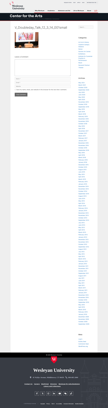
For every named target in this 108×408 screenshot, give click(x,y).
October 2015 (82, 167)
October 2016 (82, 148)
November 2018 (83, 121)
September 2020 (83, 90)
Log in (80, 339)
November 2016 (83, 145)
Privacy (48, 403)
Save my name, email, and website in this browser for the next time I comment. (41, 89)
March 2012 (82, 259)
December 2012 (83, 239)
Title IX (52, 403)
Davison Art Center (84, 51)
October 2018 (82, 123)
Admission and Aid (64, 10)
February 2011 (82, 290)
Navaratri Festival (83, 65)
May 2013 (81, 227)
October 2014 (82, 191)
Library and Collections (52, 386)
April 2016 (81, 155)
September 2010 (83, 302)
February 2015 (83, 181)
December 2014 (83, 186)
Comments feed (83, 344)
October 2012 (82, 244)
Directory (53, 384)
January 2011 (82, 292)
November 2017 (83, 131)
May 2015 (81, 174)
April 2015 (81, 177)
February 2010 (83, 312)
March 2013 (82, 232)
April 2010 (81, 307)
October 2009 (82, 321)
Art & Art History (83, 42)
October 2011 (82, 271)
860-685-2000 (73, 377)
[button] (95, 11)
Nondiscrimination (79, 403)
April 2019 (81, 111)
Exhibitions (81, 54)
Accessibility (59, 403)
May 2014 (81, 201)
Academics (51, 10)
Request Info (68, 2)
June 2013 (81, 225)
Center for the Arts (26, 16)
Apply (79, 2)
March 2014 (82, 206)
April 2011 (81, 285)
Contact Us (28, 384)
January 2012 (82, 263)
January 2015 (82, 184)
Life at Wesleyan (78, 10)
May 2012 (81, 254)
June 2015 (81, 172)
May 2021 (81, 82)
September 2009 (83, 324)
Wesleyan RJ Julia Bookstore (69, 384)
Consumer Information (68, 403)
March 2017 (82, 136)
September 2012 (83, 247)
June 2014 (81, 198)
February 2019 (83, 116)
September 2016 (83, 150)
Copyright (42, 403)
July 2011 (81, 278)
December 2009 (83, 317)
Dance (80, 49)
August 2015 (82, 169)
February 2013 (83, 234)
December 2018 (83, 119)
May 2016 (81, 152)
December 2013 (83, 213)
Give (83, 2)
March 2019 (82, 114)
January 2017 (82, 140)
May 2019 (81, 109)
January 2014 (82, 210)
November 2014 (83, 189)
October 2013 (82, 218)
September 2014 (83, 194)
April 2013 (81, 230)
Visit (74, 2)
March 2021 (82, 85)
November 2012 (83, 242)
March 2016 (82, 157)
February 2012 (83, 261)
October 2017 (82, 133)
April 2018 (81, 128)
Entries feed (82, 341)
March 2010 (82, 309)
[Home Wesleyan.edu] (54, 359)
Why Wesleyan (39, 10)
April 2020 (81, 99)
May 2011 (81, 283)
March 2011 (82, 288)
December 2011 (83, 266)
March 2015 (82, 179)
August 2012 (82, 249)
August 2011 (82, 276)
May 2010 (81, 305)
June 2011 (81, 280)
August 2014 (82, 196)
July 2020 (81, 92)
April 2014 (81, 203)
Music (80, 63)
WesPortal (45, 384)
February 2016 (83, 160)
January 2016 (82, 162)
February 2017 (83, 138)
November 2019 (83, 102)
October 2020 (82, 87)
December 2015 (83, 165)
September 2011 (83, 273)
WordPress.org (83, 346)
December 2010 (83, 295)
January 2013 (82, 237)
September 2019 (83, 107)
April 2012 (81, 256)
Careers (37, 384)
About (89, 10)
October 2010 (82, 300)
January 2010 (82, 314)
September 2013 (83, 220)
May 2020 (81, 97)
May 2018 (81, 126)
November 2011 (83, 268)
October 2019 (82, 104)
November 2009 (83, 319)
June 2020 (81, 95)
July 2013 (81, 222)
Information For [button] (92, 2)
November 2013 (83, 215)
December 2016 (83, 143)
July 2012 (81, 251)
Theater (80, 67)
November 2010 (83, 297)
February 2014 (83, 208)
